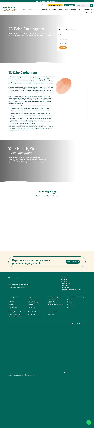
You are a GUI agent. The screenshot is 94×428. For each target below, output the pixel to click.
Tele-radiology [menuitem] (43, 9)
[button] (36, 9)
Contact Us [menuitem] (89, 12)
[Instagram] (43, 5)
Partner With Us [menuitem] (88, 9)
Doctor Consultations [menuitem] (70, 9)
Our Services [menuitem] (32, 9)
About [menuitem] (24, 9)
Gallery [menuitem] (80, 9)
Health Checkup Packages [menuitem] (56, 9)
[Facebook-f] (41, 5)
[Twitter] (45, 5)
